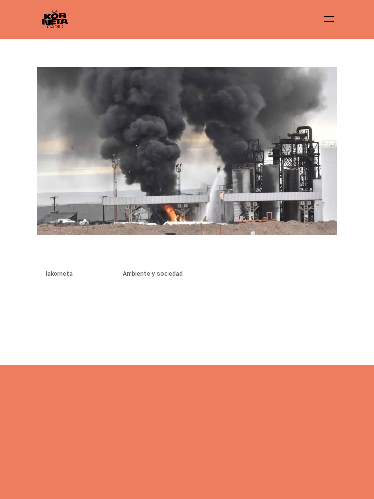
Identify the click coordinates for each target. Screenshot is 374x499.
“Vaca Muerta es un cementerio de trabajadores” (164, 256)
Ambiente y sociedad (153, 273)
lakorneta (59, 273)
